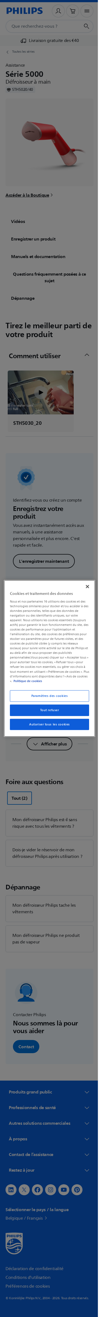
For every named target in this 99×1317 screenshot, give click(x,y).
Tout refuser (47, 710)
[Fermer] (85, 587)
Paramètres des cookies (47, 695)
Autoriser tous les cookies (47, 724)
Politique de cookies (37, 680)
